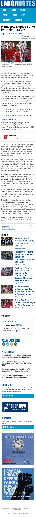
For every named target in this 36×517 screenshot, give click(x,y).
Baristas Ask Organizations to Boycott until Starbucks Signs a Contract (16, 376)
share (29, 333)
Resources (7, 20)
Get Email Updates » (9, 395)
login (21, 38)
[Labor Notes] (18, 3)
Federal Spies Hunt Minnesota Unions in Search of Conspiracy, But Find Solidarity (17, 356)
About (13, 10)
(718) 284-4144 (18, 509)
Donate (23, 10)
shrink (31, 36)
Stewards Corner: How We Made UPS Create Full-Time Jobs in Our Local (16, 370)
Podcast (18, 20)
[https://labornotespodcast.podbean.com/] (18, 463)
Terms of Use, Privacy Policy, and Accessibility (18, 513)
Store (5, 15)
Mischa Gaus (17, 34)
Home (5, 10)
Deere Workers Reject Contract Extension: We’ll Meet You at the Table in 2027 (17, 363)
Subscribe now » (8, 427)
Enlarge (26, 36)
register (26, 38)
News (23, 15)
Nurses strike (9, 321)
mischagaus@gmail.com (8, 229)
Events (14, 15)
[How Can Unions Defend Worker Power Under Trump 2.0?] (18, 498)
